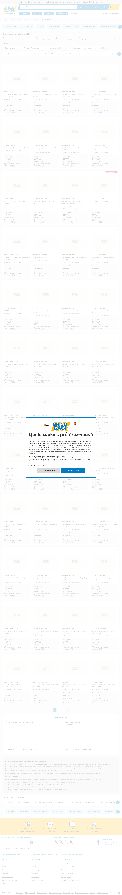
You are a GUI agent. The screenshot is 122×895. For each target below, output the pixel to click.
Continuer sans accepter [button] (36, 464)
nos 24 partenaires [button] (52, 441)
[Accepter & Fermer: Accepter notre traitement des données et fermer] (73, 470)
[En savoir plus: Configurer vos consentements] (48, 470)
